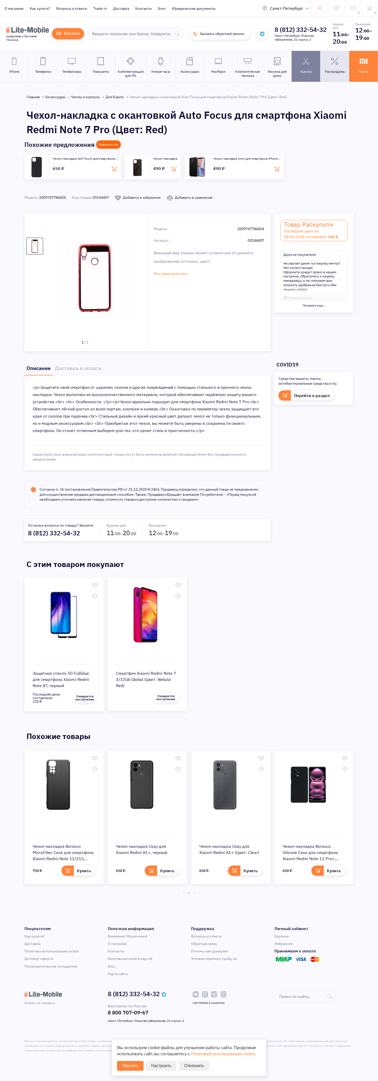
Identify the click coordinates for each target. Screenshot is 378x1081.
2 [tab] (189, 893)
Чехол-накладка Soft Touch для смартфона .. (85, 158)
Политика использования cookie (51, 951)
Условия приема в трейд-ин (214, 958)
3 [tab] (194, 893)
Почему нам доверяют (210, 951)
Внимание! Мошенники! (128, 936)
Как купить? (40, 8)
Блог (162, 8)
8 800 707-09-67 (128, 1012)
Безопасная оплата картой (130, 958)
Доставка (121, 8)
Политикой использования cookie (223, 1054)
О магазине (14, 8)
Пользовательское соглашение (50, 966)
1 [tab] (183, 893)
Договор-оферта (38, 958)
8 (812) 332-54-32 (301, 29)
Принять (130, 1066)
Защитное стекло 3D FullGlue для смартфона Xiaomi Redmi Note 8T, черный (61, 679)
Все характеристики (171, 273)
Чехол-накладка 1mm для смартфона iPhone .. (246, 158)
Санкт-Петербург (286, 8)
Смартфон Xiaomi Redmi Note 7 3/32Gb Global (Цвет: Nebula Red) (146, 679)
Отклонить (194, 1066)
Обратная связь (204, 943)
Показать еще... (314, 305)
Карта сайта (118, 973)
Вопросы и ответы (71, 8)
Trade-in (100, 8)
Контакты (143, 8)
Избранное (283, 943)
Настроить (161, 1066)
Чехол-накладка (165, 158)
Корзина (281, 936)
